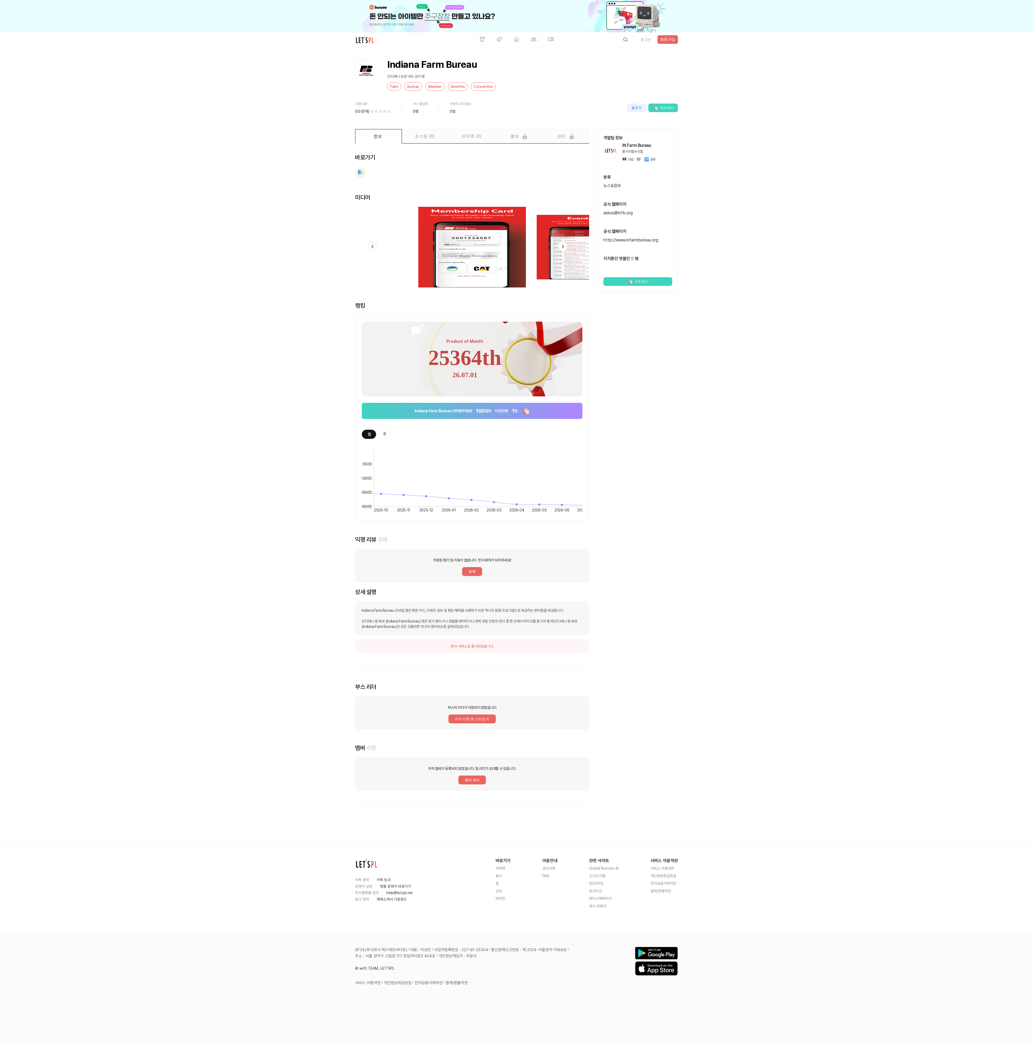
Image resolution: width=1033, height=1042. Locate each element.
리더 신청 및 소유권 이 (472, 719)
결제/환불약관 (660, 891)
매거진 (500, 898)
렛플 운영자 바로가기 (395, 886)
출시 (499, 876)
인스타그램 (597, 876)
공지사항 (548, 868)
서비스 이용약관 (662, 868)
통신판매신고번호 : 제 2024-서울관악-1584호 (529, 949)
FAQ (545, 876)
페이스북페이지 (600, 898)
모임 (499, 891)
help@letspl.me (399, 893)
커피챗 (500, 868)
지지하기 (667, 108)
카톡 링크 (384, 880)
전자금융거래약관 (663, 883)
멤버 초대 (472, 780)
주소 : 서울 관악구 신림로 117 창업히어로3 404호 (395, 956)
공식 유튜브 (597, 906)
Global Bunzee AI (604, 868)
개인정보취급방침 (663, 876)
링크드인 (595, 891)
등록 (472, 572)
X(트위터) (596, 883)
